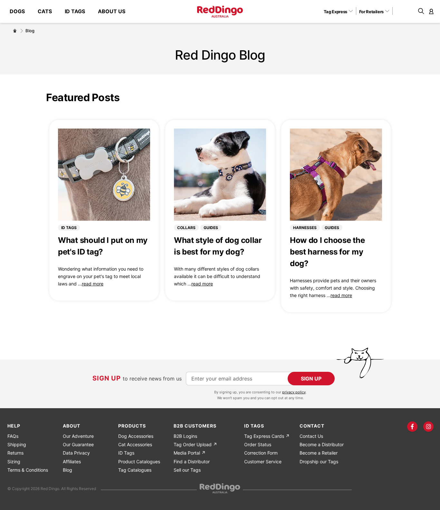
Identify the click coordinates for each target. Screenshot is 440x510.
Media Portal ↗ (190, 453)
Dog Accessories (135, 436)
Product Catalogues (139, 461)
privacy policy (294, 392)
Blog (67, 470)
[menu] (71, 11)
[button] (341, 11)
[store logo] (220, 11)
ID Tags (126, 453)
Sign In (431, 11)
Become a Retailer (319, 453)
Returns (15, 453)
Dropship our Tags (319, 461)
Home (15, 31)
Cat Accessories (135, 444)
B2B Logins (185, 436)
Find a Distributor (192, 461)
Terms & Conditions (27, 470)
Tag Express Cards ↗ (267, 436)
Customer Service (263, 461)
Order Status (257, 444)
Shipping (16, 444)
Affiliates (72, 461)
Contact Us (311, 436)
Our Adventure (78, 436)
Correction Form (261, 453)
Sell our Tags (187, 470)
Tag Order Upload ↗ (195, 444)
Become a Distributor (322, 444)
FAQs (12, 436)
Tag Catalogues (134, 470)
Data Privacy (76, 453)
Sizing (13, 461)
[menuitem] (20, 11)
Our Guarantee (78, 444)
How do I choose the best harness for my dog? (327, 252)
